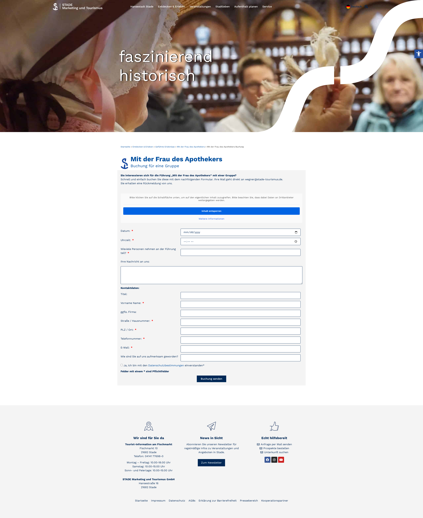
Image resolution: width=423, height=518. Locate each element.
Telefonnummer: (132, 338)
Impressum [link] (158, 500)
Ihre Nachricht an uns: (135, 261)
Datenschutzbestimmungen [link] (166, 365)
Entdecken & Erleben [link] (171, 6)
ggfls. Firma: (128, 311)
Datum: (126, 230)
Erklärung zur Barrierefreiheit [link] (218, 500)
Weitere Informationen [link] (211, 218)
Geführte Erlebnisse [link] (165, 147)
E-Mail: (125, 347)
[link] (418, 54)
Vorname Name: (131, 303)
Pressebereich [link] (249, 500)
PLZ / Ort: (127, 329)
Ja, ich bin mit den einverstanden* (164, 365)
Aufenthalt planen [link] (246, 6)
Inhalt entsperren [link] (211, 211)
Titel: (124, 294)
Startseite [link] (125, 147)
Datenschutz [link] (177, 500)
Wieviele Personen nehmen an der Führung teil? (148, 251)
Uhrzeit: (126, 240)
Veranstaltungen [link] (200, 6)
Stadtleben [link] (222, 6)
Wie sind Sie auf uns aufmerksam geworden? (149, 356)
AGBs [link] (192, 500)
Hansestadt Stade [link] (141, 6)
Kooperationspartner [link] (274, 500)
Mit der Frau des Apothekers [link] (191, 147)
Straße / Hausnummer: (136, 320)
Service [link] (267, 6)
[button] (366, 7)
